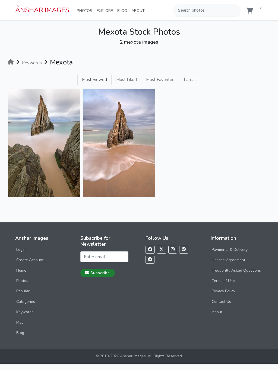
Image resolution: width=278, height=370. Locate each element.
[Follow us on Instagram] (172, 250)
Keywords (24, 311)
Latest (190, 79)
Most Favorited (160, 79)
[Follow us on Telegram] (150, 260)
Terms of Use (223, 280)
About (139, 10)
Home (21, 270)
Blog (123, 10)
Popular (23, 291)
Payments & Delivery (230, 249)
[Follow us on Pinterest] (183, 250)
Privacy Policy (223, 291)
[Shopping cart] (250, 10)
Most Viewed (94, 79)
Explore (106, 10)
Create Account (29, 259)
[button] (258, 8)
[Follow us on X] (161, 250)
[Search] (235, 10)
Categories (25, 301)
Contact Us (221, 301)
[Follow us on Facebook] (150, 250)
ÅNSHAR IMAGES (42, 10)
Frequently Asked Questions (236, 270)
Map (20, 322)
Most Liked (126, 79)
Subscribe (100, 272)
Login (21, 249)
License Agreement (228, 259)
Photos (85, 10)
